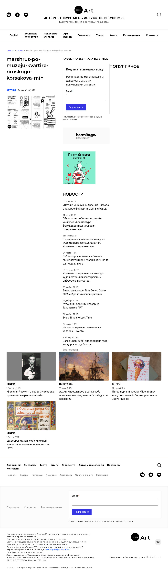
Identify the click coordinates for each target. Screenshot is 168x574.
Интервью (37, 475)
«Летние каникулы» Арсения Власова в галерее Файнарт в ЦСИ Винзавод (86, 206)
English (14, 35)
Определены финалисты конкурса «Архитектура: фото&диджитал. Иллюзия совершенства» (84, 243)
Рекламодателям (51, 507)
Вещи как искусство (31, 35)
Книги (113, 35)
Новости (11, 475)
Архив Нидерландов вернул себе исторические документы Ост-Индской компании (83, 395)
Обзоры (24, 475)
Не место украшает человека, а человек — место (82, 329)
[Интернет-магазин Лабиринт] (79, 183)
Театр (100, 35)
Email (69, 91)
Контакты (152, 35)
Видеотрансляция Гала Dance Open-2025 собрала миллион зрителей (84, 292)
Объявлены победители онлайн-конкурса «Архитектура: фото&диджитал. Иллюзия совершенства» (83, 224)
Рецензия (51, 475)
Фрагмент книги (84, 475)
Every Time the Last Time (77, 317)
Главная (10, 51)
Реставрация (131, 35)
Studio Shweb (153, 557)
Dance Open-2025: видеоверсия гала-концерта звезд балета (85, 342)
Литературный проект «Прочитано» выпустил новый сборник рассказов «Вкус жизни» (134, 395)
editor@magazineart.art (57, 549)
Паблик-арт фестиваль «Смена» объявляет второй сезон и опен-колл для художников (85, 260)
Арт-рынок (67, 35)
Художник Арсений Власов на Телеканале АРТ (81, 305)
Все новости (70, 349)
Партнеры (113, 465)
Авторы (19, 51)
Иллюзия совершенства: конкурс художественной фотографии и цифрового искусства (83, 277)
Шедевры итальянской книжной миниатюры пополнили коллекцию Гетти (28, 444)
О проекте (68, 465)
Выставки (84, 35)
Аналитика (66, 475)
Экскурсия (102, 475)
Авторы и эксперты (91, 465)
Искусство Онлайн (50, 35)
